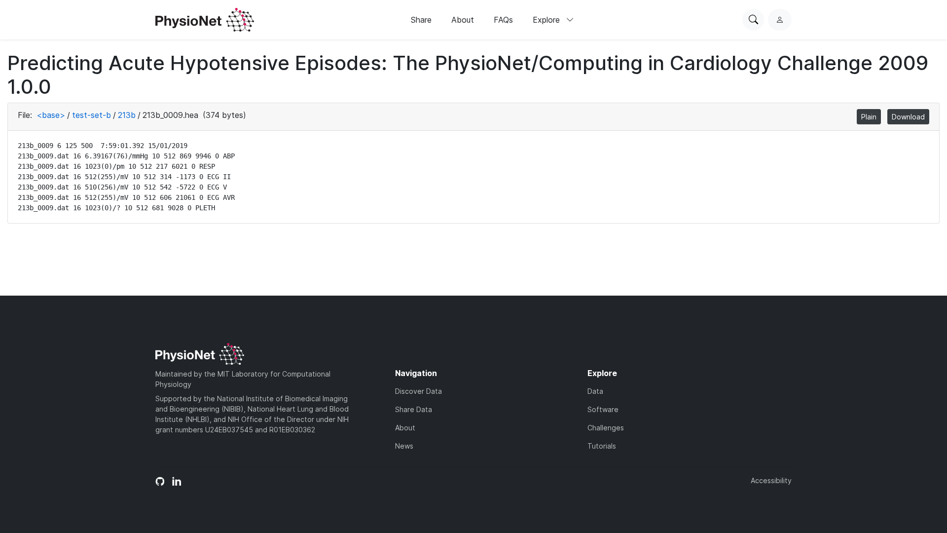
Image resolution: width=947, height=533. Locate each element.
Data (595, 391)
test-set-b (91, 115)
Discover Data (418, 391)
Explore (547, 20)
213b (127, 115)
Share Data (413, 409)
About (462, 20)
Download (908, 117)
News (404, 446)
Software (603, 409)
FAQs (503, 20)
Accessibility (771, 480)
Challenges (605, 427)
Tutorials (601, 446)
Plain (868, 117)
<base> (50, 115)
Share (421, 20)
